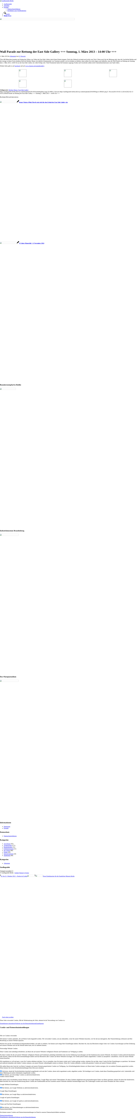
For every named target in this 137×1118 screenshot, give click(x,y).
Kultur (6, 852)
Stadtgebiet (7, 855)
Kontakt (6, 828)
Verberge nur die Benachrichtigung (25, 1023)
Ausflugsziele (8, 845)
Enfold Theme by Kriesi (22, 873)
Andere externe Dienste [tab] (7, 1076)
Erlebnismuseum (9, 849)
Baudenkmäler (8, 847)
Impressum (7, 826)
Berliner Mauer (13, 90)
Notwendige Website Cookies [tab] (9, 1048)
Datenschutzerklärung (10, 836)
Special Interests (8, 854)
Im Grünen (7, 850)
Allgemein (13, 56)
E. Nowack (22, 56)
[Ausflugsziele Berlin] (7, 1)
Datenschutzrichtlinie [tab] (6, 1109)
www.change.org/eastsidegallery (34, 66)
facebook (17, 66)
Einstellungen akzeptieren (7, 1023)
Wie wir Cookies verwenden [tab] (8, 1035)
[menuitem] (70, 4)
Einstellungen (40, 1023)
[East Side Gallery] (37, 19)
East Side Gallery (23, 90)
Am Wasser (7, 844)
